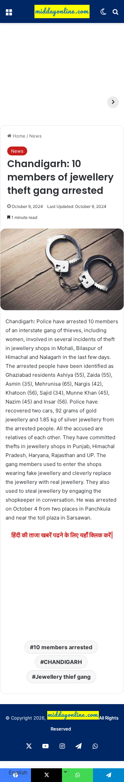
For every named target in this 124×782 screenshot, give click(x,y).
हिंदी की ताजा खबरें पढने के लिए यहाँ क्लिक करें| (62, 535)
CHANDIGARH (63, 661)
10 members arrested (62, 647)
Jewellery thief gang (63, 676)
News (35, 136)
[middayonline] (62, 11)
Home (18, 136)
